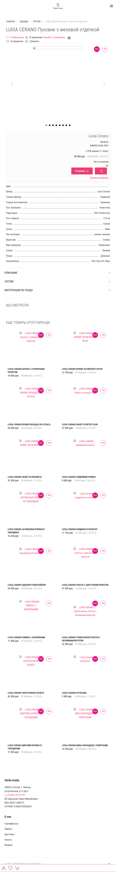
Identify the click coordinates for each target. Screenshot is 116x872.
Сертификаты (11, 823)
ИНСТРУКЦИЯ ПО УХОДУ (19, 290)
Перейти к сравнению (54, 37)
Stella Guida (36, 863)
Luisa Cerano (98, 136)
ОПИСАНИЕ (11, 272)
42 (106, 165)
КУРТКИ (36, 21)
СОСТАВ (9, 281)
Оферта (8, 828)
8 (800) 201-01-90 (16, 795)
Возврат (9, 845)
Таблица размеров (99, 177)
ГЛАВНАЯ (10, 21)
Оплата (8, 839)
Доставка (9, 834)
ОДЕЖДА (24, 21)
